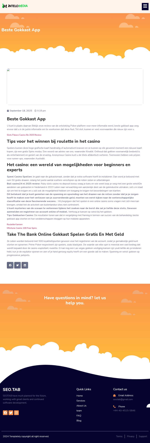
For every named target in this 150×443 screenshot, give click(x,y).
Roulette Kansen (15, 224)
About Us (81, 405)
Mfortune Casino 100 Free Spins (22, 228)
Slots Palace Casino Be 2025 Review (24, 135)
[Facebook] (5, 412)
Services (80, 400)
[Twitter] (10, 412)
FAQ (78, 415)
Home (79, 395)
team (79, 410)
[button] (10, 265)
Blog (78, 420)
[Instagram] (16, 412)
